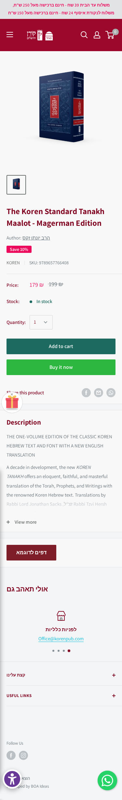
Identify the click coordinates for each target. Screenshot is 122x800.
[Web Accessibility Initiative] (12, 779)
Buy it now (61, 367)
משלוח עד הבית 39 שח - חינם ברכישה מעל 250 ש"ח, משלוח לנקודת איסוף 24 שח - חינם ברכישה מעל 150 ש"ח (61, 9)
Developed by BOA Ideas (28, 786)
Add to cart (61, 346)
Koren (13, 263)
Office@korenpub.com (61, 638)
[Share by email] (98, 392)
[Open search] (84, 34)
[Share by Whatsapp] (110, 392)
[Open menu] (10, 34)
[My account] (97, 34)
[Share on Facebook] (86, 392)
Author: (28, 238)
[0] (110, 35)
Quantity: (16, 322)
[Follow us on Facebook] (11, 755)
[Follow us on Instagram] (23, 755)
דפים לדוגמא (31, 552)
